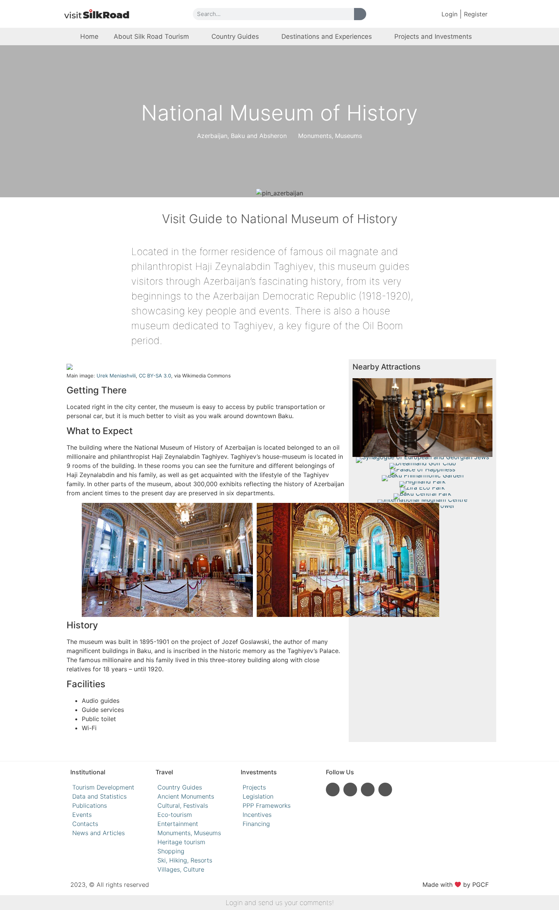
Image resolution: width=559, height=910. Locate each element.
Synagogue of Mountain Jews (422, 412)
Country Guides (235, 36)
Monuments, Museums (330, 136)
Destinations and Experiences (326, 36)
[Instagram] (333, 789)
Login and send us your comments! (280, 903)
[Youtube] (350, 789)
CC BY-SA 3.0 (155, 376)
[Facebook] (368, 789)
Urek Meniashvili (116, 376)
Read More (422, 440)
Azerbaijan (212, 136)
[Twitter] (385, 789)
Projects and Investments (433, 36)
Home (89, 36)
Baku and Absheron (259, 136)
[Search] (360, 14)
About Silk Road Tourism (151, 36)
